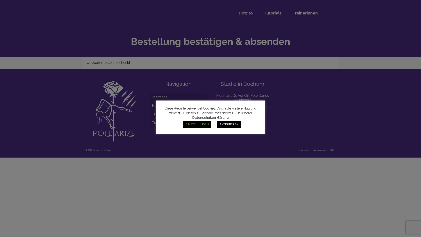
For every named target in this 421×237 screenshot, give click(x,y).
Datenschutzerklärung (210, 118)
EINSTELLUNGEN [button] (197, 124)
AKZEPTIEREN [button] (229, 124)
